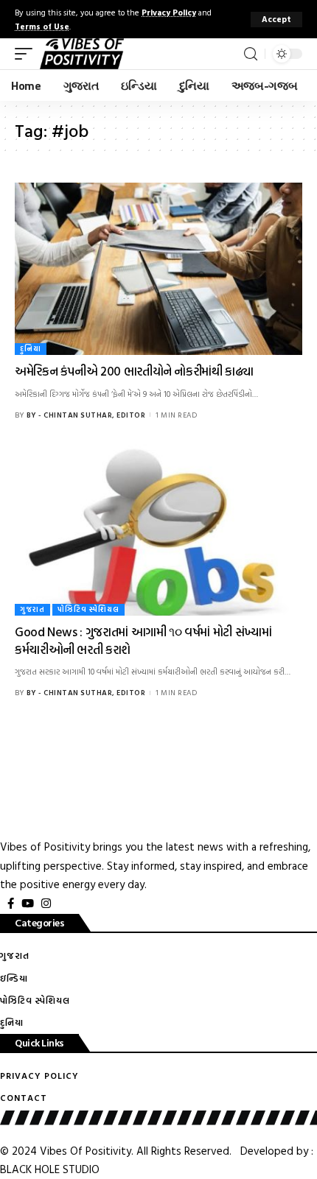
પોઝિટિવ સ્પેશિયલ (88, 609)
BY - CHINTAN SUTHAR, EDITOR (86, 414)
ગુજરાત (32, 609)
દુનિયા (30, 348)
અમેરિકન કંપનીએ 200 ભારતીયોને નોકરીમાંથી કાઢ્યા (134, 371)
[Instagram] (46, 903)
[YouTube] (28, 903)
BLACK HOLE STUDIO (50, 1169)
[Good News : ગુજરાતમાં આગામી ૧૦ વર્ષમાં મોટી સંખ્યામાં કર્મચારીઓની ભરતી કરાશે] (158, 529)
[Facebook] (11, 903)
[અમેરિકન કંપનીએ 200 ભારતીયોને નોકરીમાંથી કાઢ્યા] (158, 269)
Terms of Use (42, 26)
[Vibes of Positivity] (82, 53)
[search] (250, 54)
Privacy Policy (169, 12)
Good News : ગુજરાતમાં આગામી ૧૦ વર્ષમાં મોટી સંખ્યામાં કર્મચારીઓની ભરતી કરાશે (143, 640)
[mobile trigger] (27, 53)
